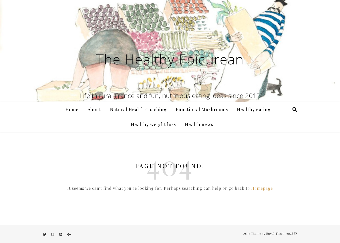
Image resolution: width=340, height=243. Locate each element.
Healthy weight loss (153, 124)
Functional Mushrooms (202, 109)
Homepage (262, 188)
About (94, 109)
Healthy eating (254, 109)
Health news (199, 124)
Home (72, 109)
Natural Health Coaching (138, 109)
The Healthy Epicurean (170, 58)
